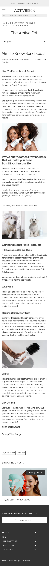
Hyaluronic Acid (9, 452)
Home (4, 23)
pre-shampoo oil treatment (18, 379)
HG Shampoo (8, 250)
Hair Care (21, 452)
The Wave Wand (24, 294)
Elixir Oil (5, 374)
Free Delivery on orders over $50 (24, 3)
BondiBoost (7, 100)
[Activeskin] (24, 10)
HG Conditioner (25, 250)
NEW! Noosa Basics (24, 3)
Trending (30, 23)
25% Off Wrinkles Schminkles (24, 3)
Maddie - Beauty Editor (22, 59)
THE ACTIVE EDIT (17, 23)
